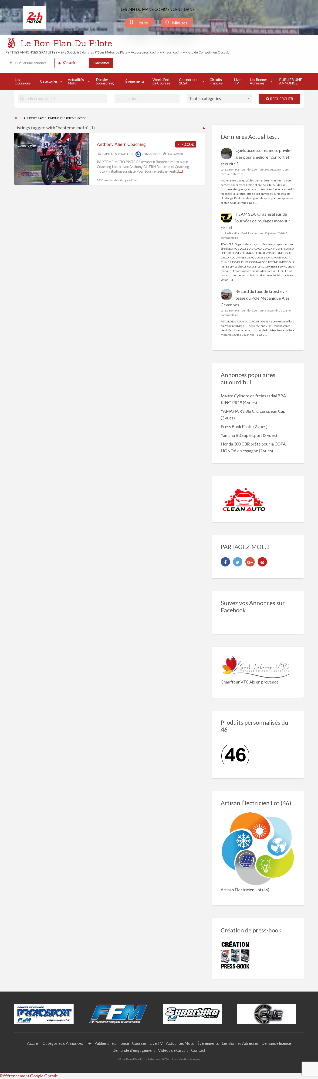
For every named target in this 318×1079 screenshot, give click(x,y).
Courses (139, 1043)
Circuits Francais (216, 81)
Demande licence (276, 1043)
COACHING (125, 154)
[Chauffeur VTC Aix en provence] (256, 666)
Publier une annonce (30, 63)
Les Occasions (23, 81)
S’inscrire (70, 62)
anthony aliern (151, 154)
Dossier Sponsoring (105, 81)
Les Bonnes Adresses (258, 81)
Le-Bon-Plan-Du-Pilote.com (242, 169)
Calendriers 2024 (188, 81)
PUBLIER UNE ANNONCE (290, 81)
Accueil (33, 1043)
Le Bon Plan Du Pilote (66, 43)
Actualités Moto (76, 81)
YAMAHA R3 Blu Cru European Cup (253, 411)
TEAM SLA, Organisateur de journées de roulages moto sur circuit (255, 220)
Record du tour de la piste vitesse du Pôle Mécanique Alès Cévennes (255, 298)
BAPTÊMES (109, 154)
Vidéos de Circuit (173, 1050)
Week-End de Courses (161, 81)
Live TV (237, 81)
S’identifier (101, 63)
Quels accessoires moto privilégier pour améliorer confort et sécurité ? (256, 157)
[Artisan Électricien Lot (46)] (258, 848)
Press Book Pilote (237, 426)
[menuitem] (28, 63)
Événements (135, 81)
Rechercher (281, 99)
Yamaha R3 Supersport (241, 435)
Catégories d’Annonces (63, 1043)
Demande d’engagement (133, 1050)
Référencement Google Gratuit (29, 1075)
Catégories (49, 81)
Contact (198, 1050)
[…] (180, 171)
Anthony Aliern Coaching (121, 144)
